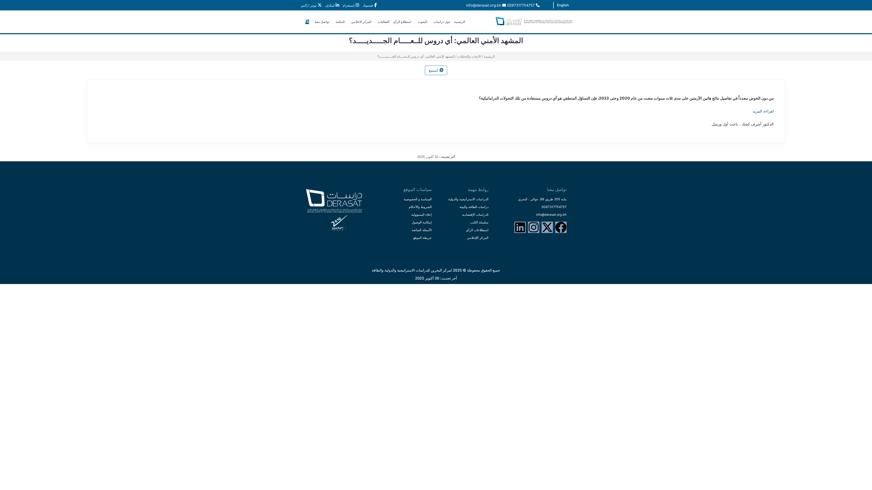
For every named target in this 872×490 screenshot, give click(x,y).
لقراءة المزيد (763, 111)
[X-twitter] (547, 227)
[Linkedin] (520, 227)
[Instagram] (533, 227)
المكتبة (340, 22)
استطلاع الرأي (402, 22)
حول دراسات (442, 22)
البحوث (422, 22)
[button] (307, 22)
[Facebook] (561, 227)
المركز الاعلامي (361, 22)
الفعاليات (383, 22)
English (563, 5)
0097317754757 (521, 5)
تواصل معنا (322, 22)
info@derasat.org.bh (484, 5)
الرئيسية (459, 22)
